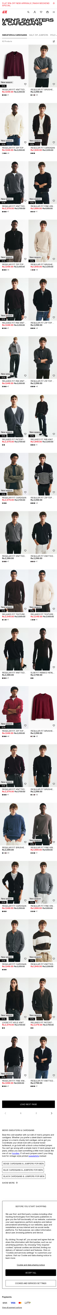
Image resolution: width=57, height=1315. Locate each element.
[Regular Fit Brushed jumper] (42, 66)
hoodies (15, 1153)
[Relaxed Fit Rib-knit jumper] (14, 299)
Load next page (28, 1104)
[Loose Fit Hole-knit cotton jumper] (14, 999)
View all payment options (12, 1308)
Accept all (30, 1273)
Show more (8, 1183)
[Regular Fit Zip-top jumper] (14, 124)
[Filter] (53, 41)
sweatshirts (34, 1156)
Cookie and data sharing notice (31, 1265)
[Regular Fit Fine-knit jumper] (42, 182)
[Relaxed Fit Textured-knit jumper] (14, 590)
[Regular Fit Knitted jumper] (42, 940)
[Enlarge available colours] (33, 153)
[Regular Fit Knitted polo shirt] (14, 66)
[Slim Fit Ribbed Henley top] (42, 649)
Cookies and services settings (30, 1283)
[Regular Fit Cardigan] (42, 124)
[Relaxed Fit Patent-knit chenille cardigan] (14, 415)
